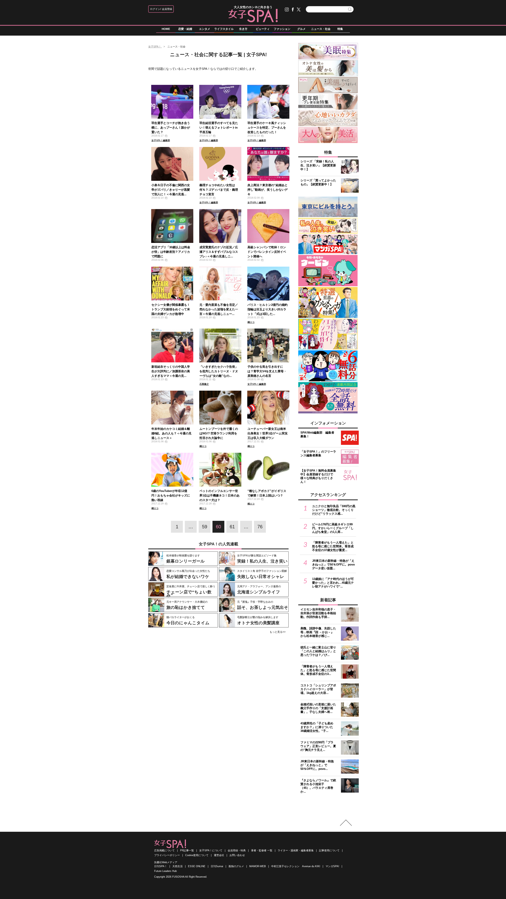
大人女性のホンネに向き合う (253, 7)
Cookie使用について (197, 855)
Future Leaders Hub (165, 871)
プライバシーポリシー (167, 855)
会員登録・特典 (237, 850)
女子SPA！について (210, 850)
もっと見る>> (278, 631)
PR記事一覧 (187, 850)
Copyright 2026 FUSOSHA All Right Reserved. (180, 876)
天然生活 (177, 866)
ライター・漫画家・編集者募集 (296, 850)
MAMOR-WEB (257, 866)
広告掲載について (164, 850)
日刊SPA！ (160, 866)
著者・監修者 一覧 (261, 850)
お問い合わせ (237, 855)
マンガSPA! (332, 866)
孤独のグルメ (236, 866)
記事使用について (329, 850)
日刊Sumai (217, 866)
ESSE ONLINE (196, 866)
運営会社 (219, 855)
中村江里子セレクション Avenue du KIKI (295, 866)
